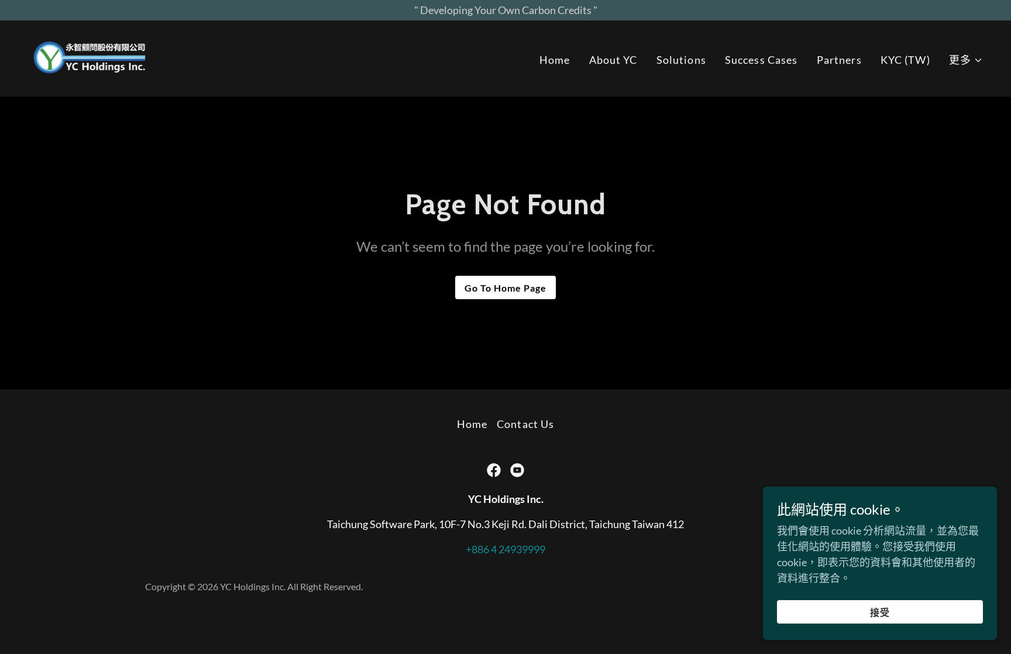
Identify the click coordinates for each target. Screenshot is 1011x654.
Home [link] (554, 59)
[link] (90, 57)
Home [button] (472, 423)
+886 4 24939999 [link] (505, 549)
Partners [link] (839, 59)
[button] (966, 60)
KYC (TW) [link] (905, 59)
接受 (880, 612)
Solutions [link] (681, 59)
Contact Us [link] (525, 423)
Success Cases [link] (761, 59)
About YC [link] (613, 59)
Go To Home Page (505, 287)
